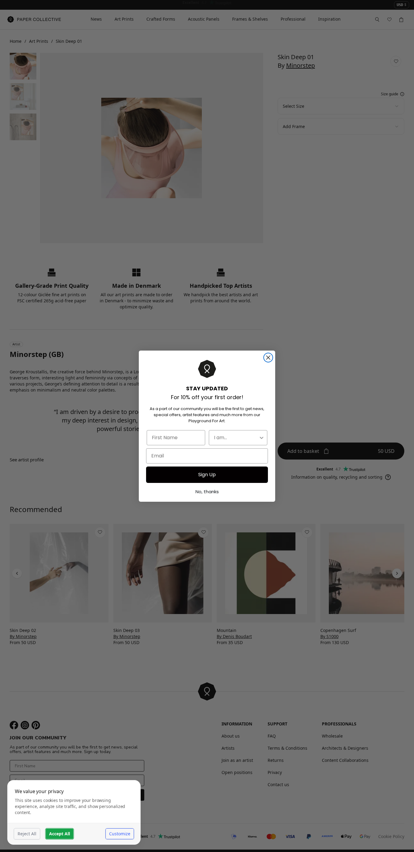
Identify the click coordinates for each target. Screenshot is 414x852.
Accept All (59, 834)
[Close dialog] (268, 357)
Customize (119, 834)
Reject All (27, 834)
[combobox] (236, 437)
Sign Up (207, 474)
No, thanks (207, 491)
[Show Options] (262, 437)
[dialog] (74, 812)
